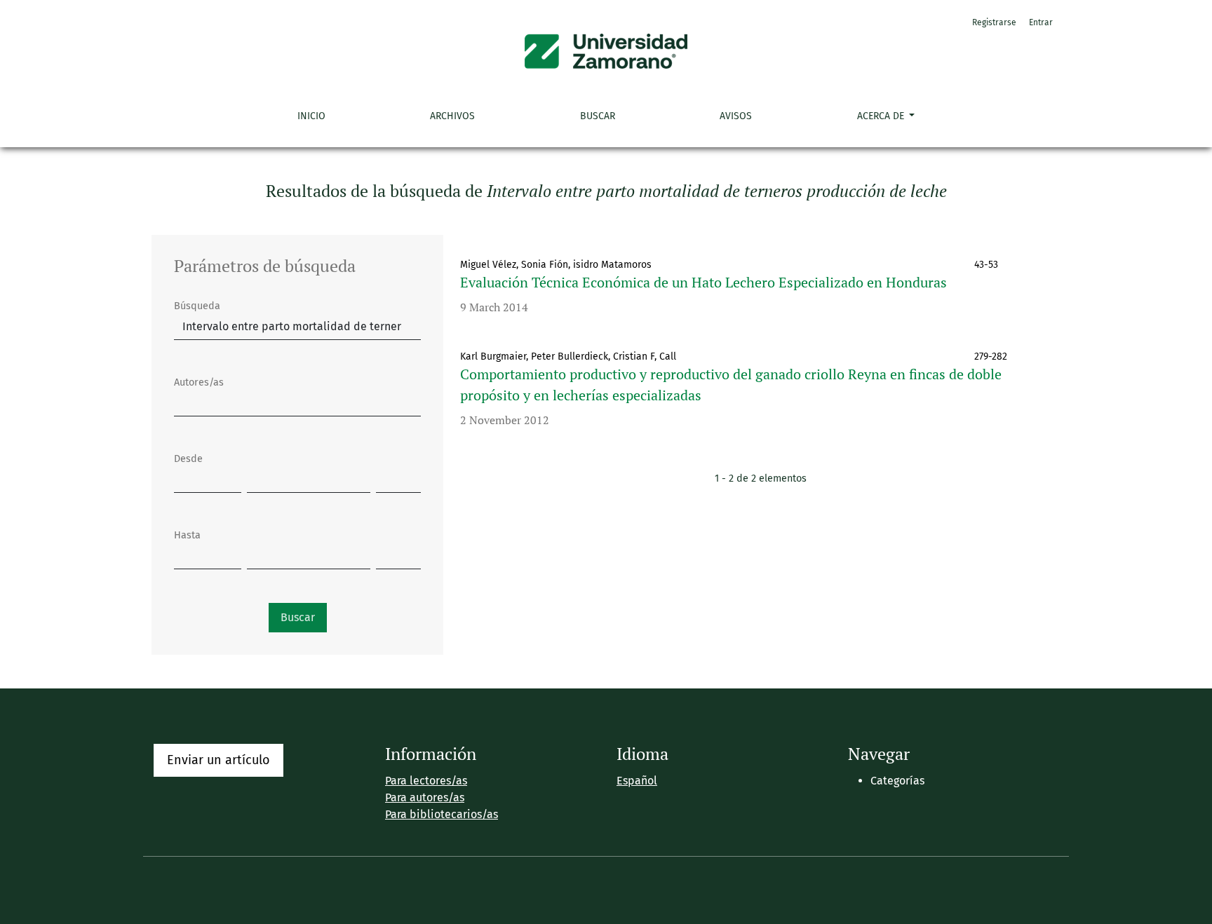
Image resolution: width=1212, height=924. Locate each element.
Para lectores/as (426, 780)
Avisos (736, 116)
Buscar (597, 116)
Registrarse (994, 22)
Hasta (187, 535)
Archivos (452, 116)
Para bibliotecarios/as (441, 814)
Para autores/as (424, 797)
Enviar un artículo (218, 760)
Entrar (1041, 22)
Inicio (311, 116)
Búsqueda (197, 306)
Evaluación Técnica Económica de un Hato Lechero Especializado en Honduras (703, 282)
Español (637, 780)
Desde (188, 459)
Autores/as (199, 382)
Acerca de (882, 116)
